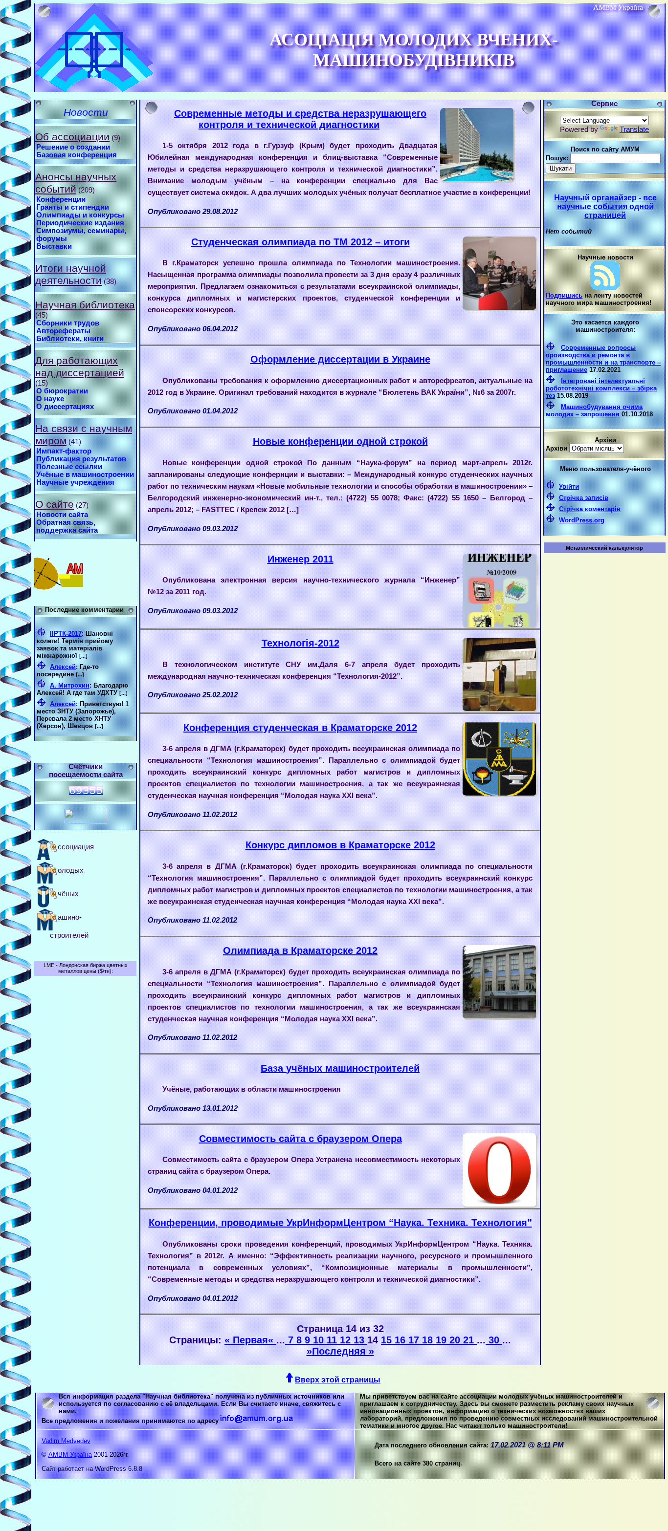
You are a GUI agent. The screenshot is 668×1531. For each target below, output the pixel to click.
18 (429, 1340)
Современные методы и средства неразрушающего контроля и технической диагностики (300, 119)
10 (320, 1340)
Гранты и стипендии (72, 207)
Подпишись (564, 295)
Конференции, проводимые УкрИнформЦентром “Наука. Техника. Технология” (340, 1222)
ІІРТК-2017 (66, 633)
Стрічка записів (583, 497)
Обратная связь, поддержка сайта (67, 526)
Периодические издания (80, 223)
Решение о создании (73, 147)
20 (456, 1340)
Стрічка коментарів (590, 509)
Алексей (63, 666)
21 (470, 1340)
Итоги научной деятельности (70, 274)
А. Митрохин (69, 685)
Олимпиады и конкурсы (80, 215)
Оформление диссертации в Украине (340, 359)
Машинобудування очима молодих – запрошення (594, 410)
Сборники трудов (67, 323)
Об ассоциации (72, 137)
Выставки (54, 246)
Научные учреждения (75, 482)
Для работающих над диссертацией (79, 367)
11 (333, 1340)
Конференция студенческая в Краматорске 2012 (300, 727)
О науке (50, 399)
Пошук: (557, 158)
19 (442, 1340)
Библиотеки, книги (70, 339)
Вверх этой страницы (337, 1380)
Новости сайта (62, 514)
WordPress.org (581, 520)
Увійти (569, 486)
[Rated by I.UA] (85, 821)
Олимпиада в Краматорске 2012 (300, 950)
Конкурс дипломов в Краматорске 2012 (340, 845)
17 (415, 1340)
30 (494, 1340)
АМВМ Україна (70, 1454)
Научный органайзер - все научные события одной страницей (605, 206)
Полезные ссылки (69, 467)
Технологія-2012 (300, 643)
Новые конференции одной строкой (340, 441)
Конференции (61, 199)
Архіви (556, 448)
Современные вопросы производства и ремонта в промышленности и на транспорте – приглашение (603, 358)
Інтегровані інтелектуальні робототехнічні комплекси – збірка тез (601, 388)
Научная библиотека (85, 305)
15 (388, 1340)
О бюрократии (62, 391)
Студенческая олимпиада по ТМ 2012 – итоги (300, 242)
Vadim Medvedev (66, 1441)
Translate (634, 129)
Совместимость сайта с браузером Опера (300, 1138)
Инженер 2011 (300, 559)
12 (347, 1340)
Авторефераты (63, 331)
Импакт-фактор (63, 451)
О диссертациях (65, 406)
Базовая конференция (76, 155)
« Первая (246, 1340)
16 (401, 1340)
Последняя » (343, 1351)
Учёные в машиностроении (85, 474)
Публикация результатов (81, 459)
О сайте (54, 504)
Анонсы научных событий (75, 183)
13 (360, 1340)
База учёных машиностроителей (340, 1068)
